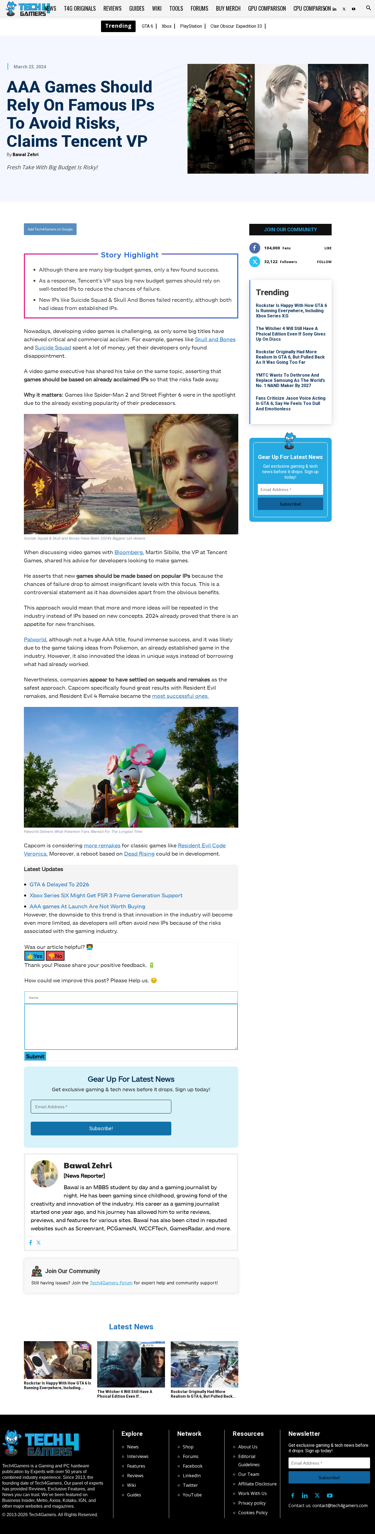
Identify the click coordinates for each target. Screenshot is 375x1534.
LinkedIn (192, 1476)
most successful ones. (180, 695)
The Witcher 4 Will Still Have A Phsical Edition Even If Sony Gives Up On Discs (291, 334)
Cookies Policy (253, 1513)
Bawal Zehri (26, 154)
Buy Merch (228, 8)
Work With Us (252, 1493)
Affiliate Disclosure (257, 1484)
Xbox (167, 26)
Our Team (248, 1474)
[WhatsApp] (161, 229)
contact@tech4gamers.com (340, 1505)
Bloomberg (128, 552)
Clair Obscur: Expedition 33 (236, 26)
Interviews (138, 1456)
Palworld (35, 639)
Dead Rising (139, 853)
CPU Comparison (312, 8)
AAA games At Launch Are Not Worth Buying (87, 906)
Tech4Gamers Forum (111, 1282)
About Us (248, 1447)
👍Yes (34, 955)
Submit (35, 1056)
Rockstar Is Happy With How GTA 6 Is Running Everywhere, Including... (57, 1385)
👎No (55, 955)
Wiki (157, 8)
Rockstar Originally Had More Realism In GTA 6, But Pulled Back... (203, 1393)
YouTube (192, 1495)
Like (328, 248)
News (50, 8)
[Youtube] (353, 8)
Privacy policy (252, 1503)
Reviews (112, 8)
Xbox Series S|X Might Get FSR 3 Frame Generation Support (106, 895)
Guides (136, 8)
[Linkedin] (305, 1494)
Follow (324, 262)
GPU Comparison (267, 8)
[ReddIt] (174, 229)
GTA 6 (147, 26)
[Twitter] (344, 8)
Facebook (193, 1466)
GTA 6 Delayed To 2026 (59, 884)
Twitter (190, 1485)
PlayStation (191, 26)
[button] (368, 8)
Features (136, 1466)
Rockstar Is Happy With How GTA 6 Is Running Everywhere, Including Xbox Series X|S (291, 310)
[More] (187, 229)
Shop (188, 1447)
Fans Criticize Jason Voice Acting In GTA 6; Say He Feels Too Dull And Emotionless (291, 403)
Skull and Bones (215, 339)
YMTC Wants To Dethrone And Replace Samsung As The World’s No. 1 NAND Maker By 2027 (290, 380)
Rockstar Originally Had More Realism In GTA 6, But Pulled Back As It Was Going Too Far (290, 357)
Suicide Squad (53, 347)
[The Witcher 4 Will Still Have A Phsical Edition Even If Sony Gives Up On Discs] (131, 1364)
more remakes (102, 845)
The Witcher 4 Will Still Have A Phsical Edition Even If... (124, 1393)
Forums (199, 8)
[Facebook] (136, 229)
